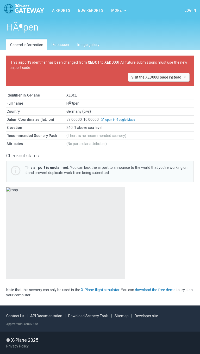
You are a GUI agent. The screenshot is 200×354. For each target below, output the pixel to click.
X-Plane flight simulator (100, 290)
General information (26, 45)
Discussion (60, 45)
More (116, 10)
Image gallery (88, 45)
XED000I (111, 62)
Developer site (146, 316)
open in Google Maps (119, 120)
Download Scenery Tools (88, 316)
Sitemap (122, 316)
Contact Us (15, 316)
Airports (61, 10)
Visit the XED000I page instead (156, 77)
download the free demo (155, 290)
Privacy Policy (17, 346)
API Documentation (46, 316)
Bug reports (90, 10)
